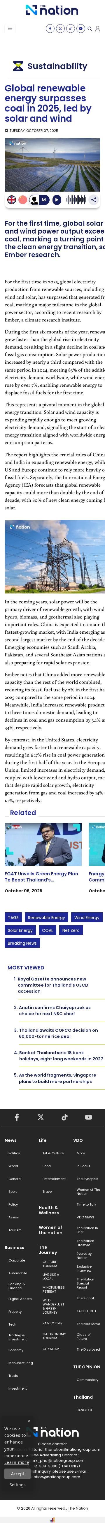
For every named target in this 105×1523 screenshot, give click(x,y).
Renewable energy (46, 917)
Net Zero (71, 930)
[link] (43, 863)
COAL (47, 930)
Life (43, 1140)
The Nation (78, 1508)
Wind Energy (86, 917)
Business (14, 1247)
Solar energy (20, 930)
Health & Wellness (49, 1210)
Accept (17, 1473)
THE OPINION (86, 1367)
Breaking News (22, 943)
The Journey (48, 1249)
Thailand (83, 1397)
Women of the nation (50, 1230)
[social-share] (50, 28)
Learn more (16, 1462)
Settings (18, 1484)
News (11, 1140)
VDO (78, 1140)
